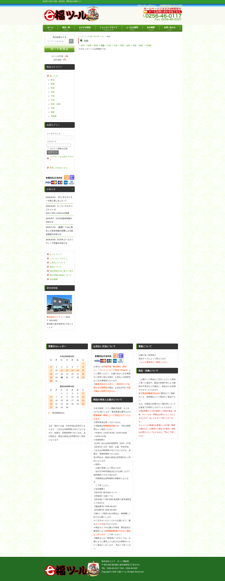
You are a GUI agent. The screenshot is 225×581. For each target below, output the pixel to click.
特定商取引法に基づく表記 (171, 6)
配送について (56, 267)
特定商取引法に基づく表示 (61, 271)
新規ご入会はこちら (58, 168)
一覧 (71, 189)
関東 (89, 45)
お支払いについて (57, 262)
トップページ (83, 36)
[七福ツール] (71, 20)
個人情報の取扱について (60, 275)
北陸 (102, 45)
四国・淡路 (125, 45)
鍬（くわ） (101, 36)
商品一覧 (92, 36)
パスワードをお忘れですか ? (61, 158)
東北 (83, 45)
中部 (109, 45)
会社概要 (54, 279)
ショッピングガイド (58, 258)
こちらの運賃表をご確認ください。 (154, 362)
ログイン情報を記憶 (58, 148)
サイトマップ (56, 254)
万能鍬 (148, 45)
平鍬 (134, 45)
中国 (115, 45)
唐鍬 (141, 45)
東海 (96, 45)
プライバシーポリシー (146, 6)
